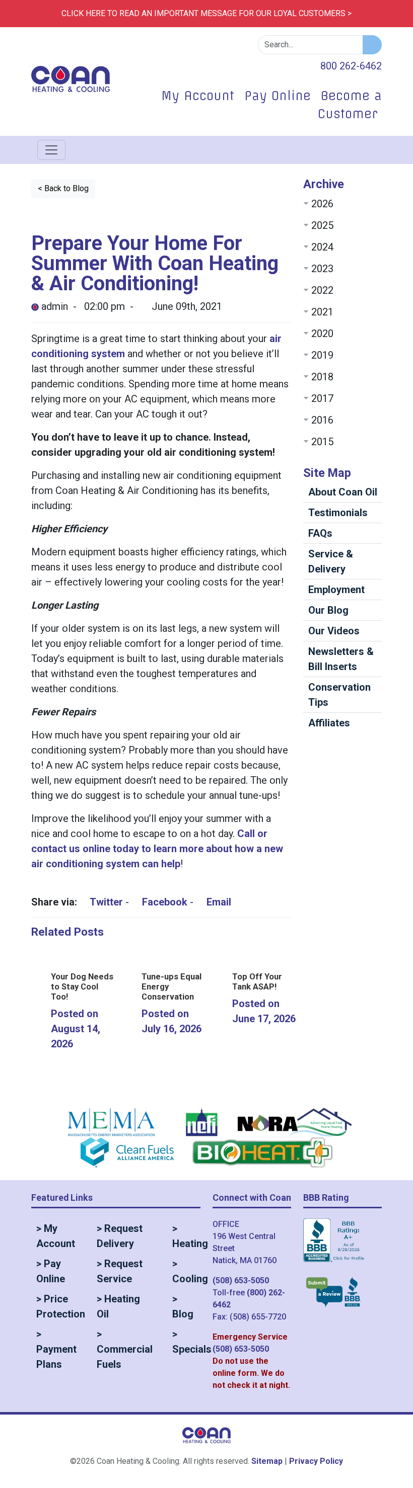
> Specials (186, 1341)
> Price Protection (58, 1306)
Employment (336, 590)
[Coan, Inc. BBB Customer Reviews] (333, 1291)
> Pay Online (50, 1271)
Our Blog (328, 610)
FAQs (320, 533)
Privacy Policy (316, 1461)
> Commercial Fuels (125, 1349)
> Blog (182, 1306)
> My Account (55, 1236)
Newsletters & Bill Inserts (341, 659)
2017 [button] (322, 398)
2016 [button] (322, 420)
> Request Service (120, 1271)
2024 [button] (322, 247)
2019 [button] (322, 355)
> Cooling (186, 1271)
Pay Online (277, 95)
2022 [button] (322, 290)
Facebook (163, 902)
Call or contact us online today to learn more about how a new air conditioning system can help (157, 849)
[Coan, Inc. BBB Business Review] (334, 1247)
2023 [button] (322, 269)
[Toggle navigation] (51, 150)
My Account (197, 95)
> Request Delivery (120, 1236)
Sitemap (267, 1461)
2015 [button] (322, 442)
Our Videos (334, 631)
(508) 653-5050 (241, 1280)
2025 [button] (322, 225)
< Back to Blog (63, 188)
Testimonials (338, 513)
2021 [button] (322, 312)
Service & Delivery (330, 561)
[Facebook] (266, 65)
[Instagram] (299, 65)
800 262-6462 (351, 66)
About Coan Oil (342, 492)
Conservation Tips (339, 694)
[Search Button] (372, 44)
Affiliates (329, 723)
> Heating (186, 1236)
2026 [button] (322, 204)
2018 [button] (322, 377)
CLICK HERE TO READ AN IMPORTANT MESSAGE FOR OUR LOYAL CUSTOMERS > (206, 13)
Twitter (105, 902)
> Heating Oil (118, 1306)
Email (217, 902)
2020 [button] (322, 333)
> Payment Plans (56, 1349)
